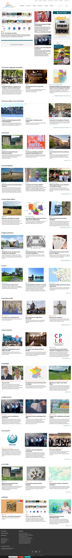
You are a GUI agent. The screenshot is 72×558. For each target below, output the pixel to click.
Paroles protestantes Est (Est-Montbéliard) (25, 537)
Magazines (40, 0)
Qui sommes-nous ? (4, 538)
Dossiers (34, 5)
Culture (46, 5)
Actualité (28, 5)
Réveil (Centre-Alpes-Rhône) (23, 533)
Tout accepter (27, 556)
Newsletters (45, 0)
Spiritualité (40, 5)
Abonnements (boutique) (5, 539)
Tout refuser (21, 556)
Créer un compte (4, 533)
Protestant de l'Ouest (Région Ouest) (24, 543)
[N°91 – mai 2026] (62, 25)
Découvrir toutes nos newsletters (17, 44)
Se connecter (61, 0)
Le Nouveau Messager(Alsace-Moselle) (25, 542)
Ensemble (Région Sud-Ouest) (23, 536)
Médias (51, 5)
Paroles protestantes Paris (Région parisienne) (26, 538)
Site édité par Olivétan (5, 546)
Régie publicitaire (3, 541)
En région (22, 5)
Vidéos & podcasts (50, 0)
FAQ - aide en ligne (4, 540)
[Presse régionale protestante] (8, 5)
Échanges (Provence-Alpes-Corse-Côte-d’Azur (26, 535)
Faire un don (56, 0)
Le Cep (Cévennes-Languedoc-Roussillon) (25, 534)
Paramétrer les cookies (13, 556)
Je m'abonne (36, 0)
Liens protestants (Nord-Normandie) (24, 539)
